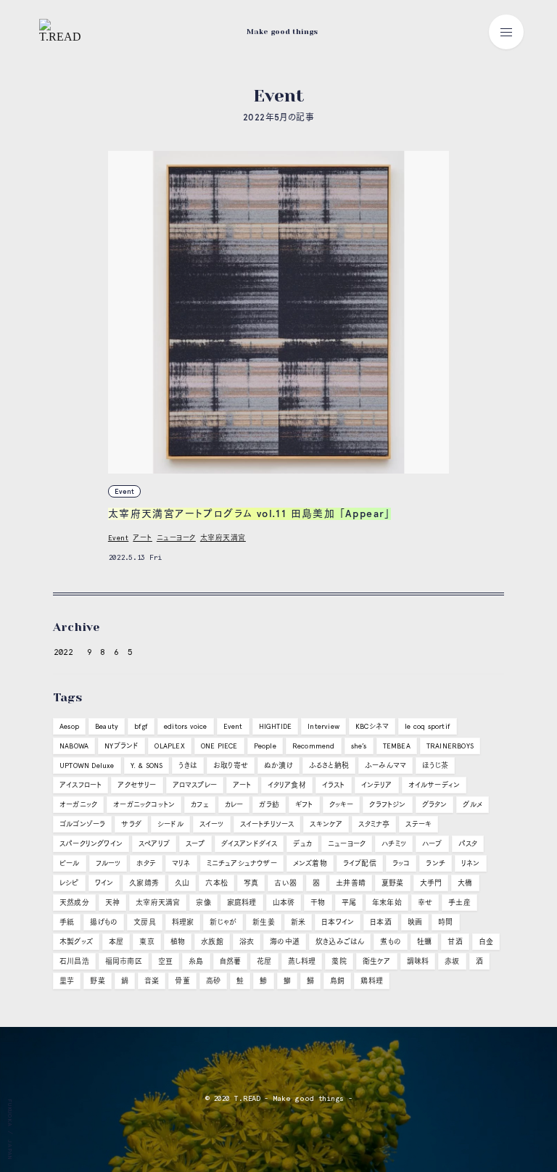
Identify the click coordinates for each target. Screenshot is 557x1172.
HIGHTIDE (275, 726)
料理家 (183, 922)
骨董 (182, 981)
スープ (195, 844)
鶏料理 (371, 981)
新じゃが (223, 922)
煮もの (390, 942)
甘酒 (454, 942)
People (265, 746)
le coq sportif (427, 726)
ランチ (435, 863)
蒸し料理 (302, 961)
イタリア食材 (287, 785)
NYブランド (121, 746)
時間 (445, 922)
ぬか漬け (278, 765)
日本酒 (381, 922)
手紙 (66, 922)
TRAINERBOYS (450, 746)
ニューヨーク (176, 538)
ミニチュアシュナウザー (242, 863)
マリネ (181, 863)
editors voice (185, 726)
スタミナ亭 (373, 824)
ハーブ (432, 844)
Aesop (69, 726)
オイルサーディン (434, 785)
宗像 (203, 903)
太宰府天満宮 (223, 538)
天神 (112, 903)
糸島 (196, 961)
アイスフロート (80, 785)
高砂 (213, 981)
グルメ (472, 805)
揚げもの (103, 922)
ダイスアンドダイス (249, 844)
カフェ (200, 805)
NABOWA (73, 746)
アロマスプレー (195, 785)
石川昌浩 (74, 961)
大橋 (465, 883)
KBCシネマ (372, 726)
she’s (359, 746)
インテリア (376, 785)
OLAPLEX (169, 746)
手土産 (459, 903)
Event (125, 491)
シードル (170, 824)
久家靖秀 (144, 883)
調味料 (418, 961)
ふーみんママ (385, 765)
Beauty (106, 726)
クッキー (341, 805)
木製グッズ (76, 942)
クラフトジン (387, 805)
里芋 (66, 981)
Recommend (313, 746)
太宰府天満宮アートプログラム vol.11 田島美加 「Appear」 (249, 514)
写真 (251, 883)
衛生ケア (377, 961)
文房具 (144, 922)
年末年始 (387, 903)
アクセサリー (136, 785)
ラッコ (401, 863)
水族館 (212, 942)
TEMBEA (396, 746)
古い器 (285, 883)
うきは (187, 765)
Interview (323, 726)
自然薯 (231, 961)
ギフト (304, 805)
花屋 (264, 961)
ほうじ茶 (435, 765)
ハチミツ (393, 844)
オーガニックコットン (144, 805)
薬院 (338, 961)
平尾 (349, 903)
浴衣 (246, 942)
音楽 (151, 981)
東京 (146, 942)
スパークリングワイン (91, 844)
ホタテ (146, 863)
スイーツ (211, 824)
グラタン (434, 805)
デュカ (302, 844)
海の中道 (285, 942)
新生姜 (263, 922)
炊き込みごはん (339, 942)
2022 (63, 652)
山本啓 (284, 903)
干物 (317, 903)
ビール (69, 863)
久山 (182, 883)
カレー (234, 805)
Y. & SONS (147, 765)
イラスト (333, 785)
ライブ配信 (359, 863)
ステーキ (418, 824)
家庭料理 (242, 903)
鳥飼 (337, 981)
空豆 (165, 961)
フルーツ (108, 863)
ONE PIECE (219, 746)
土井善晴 (351, 883)
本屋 (116, 942)
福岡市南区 (123, 961)
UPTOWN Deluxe (87, 765)
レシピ (69, 883)
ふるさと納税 (329, 765)
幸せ (425, 903)
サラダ (131, 824)
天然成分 (74, 903)
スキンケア (326, 824)
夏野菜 (392, 883)
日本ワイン (337, 922)
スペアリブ (154, 844)
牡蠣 (424, 942)
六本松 (216, 883)
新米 (298, 922)
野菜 (97, 981)
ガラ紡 (269, 805)
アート (142, 538)
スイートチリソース (267, 824)
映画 (415, 922)
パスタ (468, 844)
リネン (470, 863)
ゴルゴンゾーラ (82, 824)
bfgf (141, 726)
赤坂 (452, 961)
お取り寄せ (230, 765)
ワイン (104, 883)
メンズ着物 (310, 863)
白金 (486, 942)
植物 (177, 942)
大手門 (431, 883)
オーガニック (78, 805)
